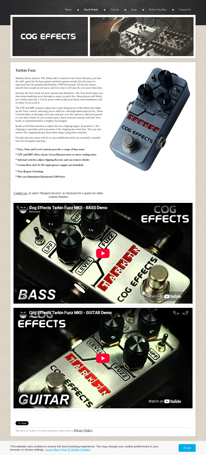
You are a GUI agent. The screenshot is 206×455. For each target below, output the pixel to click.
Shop (134, 9)
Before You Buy (158, 9)
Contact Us (185, 9)
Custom (114, 9)
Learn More (52, 449)
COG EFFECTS (48, 36)
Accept (187, 448)
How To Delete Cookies (76, 449)
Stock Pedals (91, 9)
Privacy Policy (83, 430)
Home (68, 9)
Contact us (20, 193)
